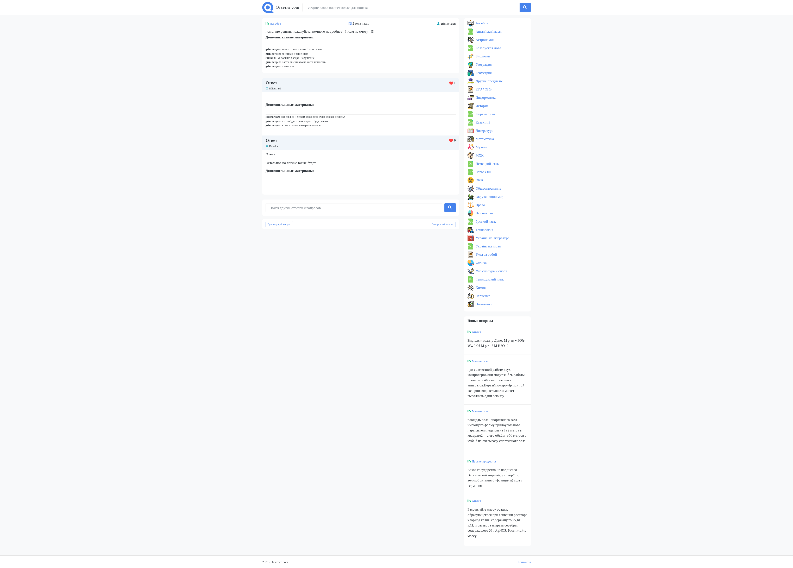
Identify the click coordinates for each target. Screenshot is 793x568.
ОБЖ (479, 180)
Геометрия (483, 72)
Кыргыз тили (485, 114)
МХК (479, 155)
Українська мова (488, 246)
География (483, 64)
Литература (484, 130)
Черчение (482, 295)
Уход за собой (486, 254)
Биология (482, 56)
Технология (484, 229)
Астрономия (484, 39)
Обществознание (488, 188)
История (481, 105)
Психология (484, 213)
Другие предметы (488, 80)
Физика (481, 262)
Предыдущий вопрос (279, 224)
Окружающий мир (489, 196)
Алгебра (275, 23)
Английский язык (488, 31)
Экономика (483, 304)
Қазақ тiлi (482, 122)
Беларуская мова (488, 47)
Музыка (481, 147)
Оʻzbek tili (483, 171)
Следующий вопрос (443, 224)
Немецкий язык (487, 163)
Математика (484, 138)
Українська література (492, 237)
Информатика (485, 97)
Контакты (524, 562)
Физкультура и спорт (491, 271)
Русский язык (485, 221)
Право (480, 204)
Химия (480, 287)
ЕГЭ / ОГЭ (483, 89)
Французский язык (489, 279)
